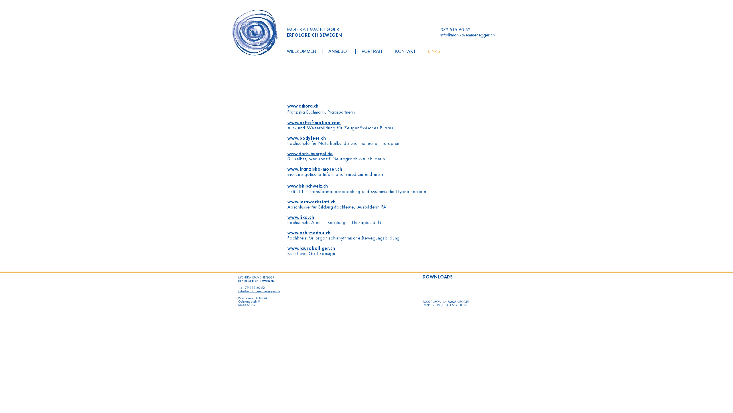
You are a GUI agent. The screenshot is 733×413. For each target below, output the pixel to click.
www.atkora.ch (302, 106)
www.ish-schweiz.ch (307, 186)
